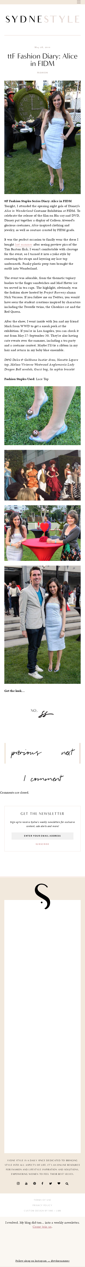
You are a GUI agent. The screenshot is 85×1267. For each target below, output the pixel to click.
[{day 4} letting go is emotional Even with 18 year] (42, 926)
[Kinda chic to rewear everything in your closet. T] (42, 1127)
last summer (23, 244)
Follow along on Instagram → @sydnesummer (42, 1261)
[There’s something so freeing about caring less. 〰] (42, 966)
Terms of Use (42, 1200)
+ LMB (57, 1211)
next (67, 754)
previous (26, 754)
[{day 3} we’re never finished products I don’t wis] (42, 1006)
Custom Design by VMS (38, 1211)
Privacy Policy (42, 1205)
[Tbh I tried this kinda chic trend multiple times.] (42, 1047)
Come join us (42, 1226)
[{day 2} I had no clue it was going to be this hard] (42, 1087)
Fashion (42, 73)
